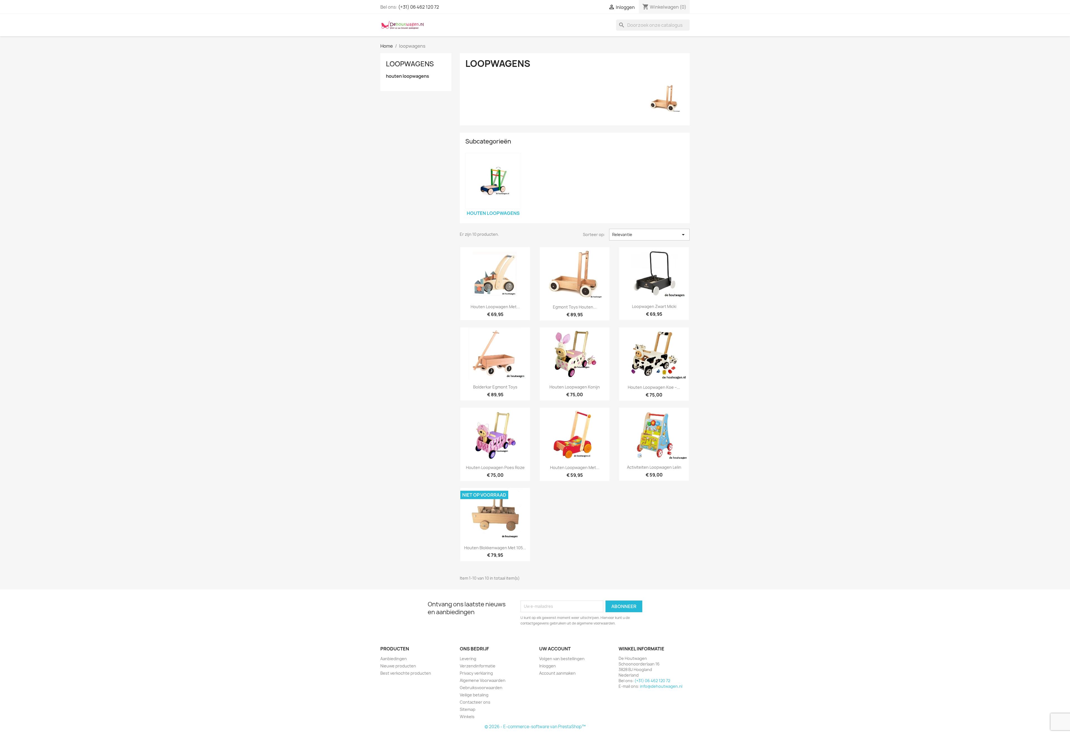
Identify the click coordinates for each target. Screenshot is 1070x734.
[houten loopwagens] (493, 181)
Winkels (467, 716)
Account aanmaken (557, 673)
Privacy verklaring (476, 673)
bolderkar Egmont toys (495, 387)
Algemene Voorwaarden (482, 680)
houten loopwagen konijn (574, 387)
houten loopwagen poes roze (495, 467)
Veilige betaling (474, 694)
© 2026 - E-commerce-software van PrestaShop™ (535, 727)
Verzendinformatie (477, 666)
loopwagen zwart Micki (654, 306)
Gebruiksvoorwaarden (481, 687)
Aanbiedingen (393, 658)
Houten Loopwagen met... (495, 306)
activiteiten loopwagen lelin (654, 467)
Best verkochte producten (405, 673)
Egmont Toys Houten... (575, 307)
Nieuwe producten (398, 666)
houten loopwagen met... (574, 467)
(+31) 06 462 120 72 (418, 7)
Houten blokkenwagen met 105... (495, 547)
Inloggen (547, 666)
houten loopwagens (407, 76)
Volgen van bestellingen (562, 658)
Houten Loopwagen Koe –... (654, 387)
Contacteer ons (475, 702)
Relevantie (649, 234)
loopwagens (410, 64)
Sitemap (467, 709)
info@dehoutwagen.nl (661, 686)
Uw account (555, 649)
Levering (468, 658)
